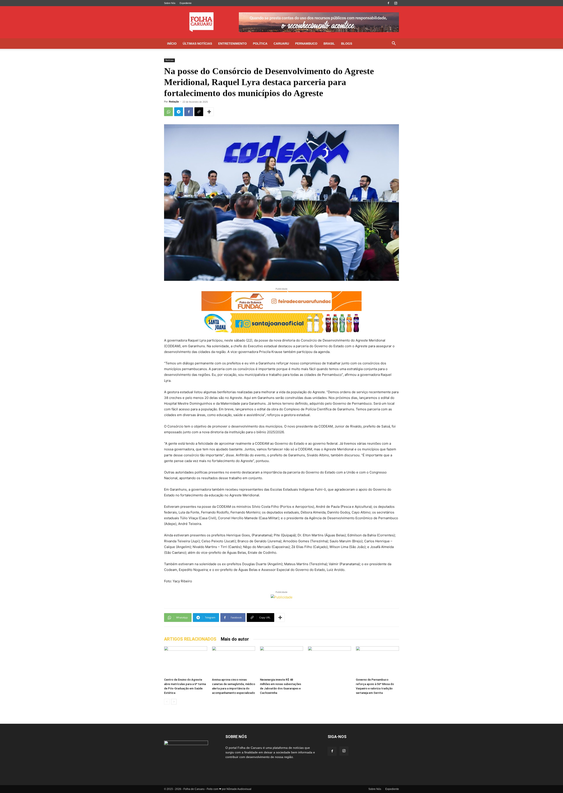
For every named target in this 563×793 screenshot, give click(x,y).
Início (172, 43)
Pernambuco (306, 43)
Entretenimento (232, 43)
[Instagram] (395, 3)
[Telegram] (178, 111)
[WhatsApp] (168, 111)
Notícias (169, 60)
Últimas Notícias (197, 43)
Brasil (329, 43)
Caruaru (281, 43)
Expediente (186, 3)
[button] (393, 44)
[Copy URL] (198, 111)
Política (260, 43)
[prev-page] (167, 701)
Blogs (346, 43)
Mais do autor (235, 639)
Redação (174, 101)
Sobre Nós (169, 3)
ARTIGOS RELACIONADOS (190, 639)
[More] (209, 111)
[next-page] (174, 701)
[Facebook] (388, 3)
